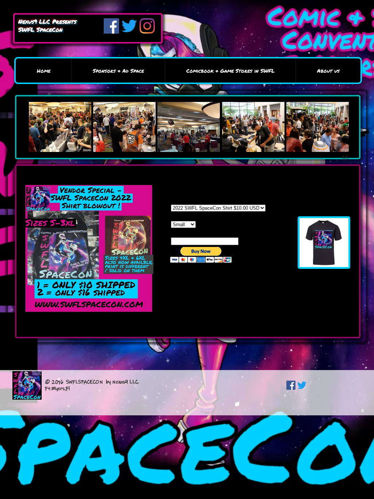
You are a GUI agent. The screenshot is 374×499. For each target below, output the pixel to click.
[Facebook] (111, 26)
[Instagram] (147, 26)
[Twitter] (129, 26)
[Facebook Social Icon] (290, 385)
